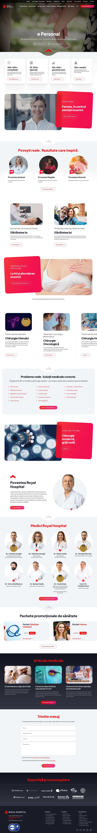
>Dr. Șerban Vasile (37, 577)
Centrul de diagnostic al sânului (20, 283)
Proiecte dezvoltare (84, 825)
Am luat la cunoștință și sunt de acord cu (39, 760)
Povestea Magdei (48, 170)
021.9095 (11, 819)
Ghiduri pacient (66, 817)
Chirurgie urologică (50, 820)
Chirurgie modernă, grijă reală (74, 440)
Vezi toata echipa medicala (48, 598)
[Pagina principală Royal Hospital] (8, 6)
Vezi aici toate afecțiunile (47, 407)
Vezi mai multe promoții (48, 646)
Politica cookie (50, 760)
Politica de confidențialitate (41, 757)
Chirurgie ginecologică (51, 814)
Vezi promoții (56, 79)
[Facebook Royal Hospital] (77, 830)
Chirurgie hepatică (50, 822)
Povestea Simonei (78, 170)
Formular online (40, 44)
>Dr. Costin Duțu (60, 577)
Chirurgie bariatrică (50, 818)
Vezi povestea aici (16, 507)
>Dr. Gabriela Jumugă (37, 544)
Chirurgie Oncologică (53, 334)
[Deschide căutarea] (77, 6)
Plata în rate (82, 817)
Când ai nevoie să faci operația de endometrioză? (79, 681)
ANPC (80, 814)
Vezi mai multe (7, 355)
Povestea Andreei (18, 170)
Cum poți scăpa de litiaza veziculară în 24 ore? (48, 681)
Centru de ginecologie (69, 116)
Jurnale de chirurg (67, 822)
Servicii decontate (83, 818)
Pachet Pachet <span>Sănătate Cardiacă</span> (23, 631)
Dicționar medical (67, 815)
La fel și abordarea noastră (23, 275)
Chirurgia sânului (49, 815)
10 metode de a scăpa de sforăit (18, 681)
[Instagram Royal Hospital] (84, 830)
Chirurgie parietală (50, 823)
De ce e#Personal (13, 79)
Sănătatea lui (70, 225)
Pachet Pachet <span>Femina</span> (72, 631)
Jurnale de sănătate (67, 823)
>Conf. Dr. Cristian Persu (83, 577)
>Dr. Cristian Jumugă (14, 544)
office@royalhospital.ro (15, 817)
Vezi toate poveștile (47, 189)
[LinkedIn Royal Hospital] (87, 830)
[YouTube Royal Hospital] (80, 830)
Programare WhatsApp (57, 44)
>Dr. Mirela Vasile (60, 544)
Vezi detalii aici (15, 244)
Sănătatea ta (26, 225)
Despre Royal (66, 814)
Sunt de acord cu (36, 757)
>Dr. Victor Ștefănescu (14, 577)
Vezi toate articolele (47, 702)
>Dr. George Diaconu (83, 544)
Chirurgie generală (50, 817)
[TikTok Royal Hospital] (90, 830)
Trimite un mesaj (47, 765)
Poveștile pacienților (67, 820)
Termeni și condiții (83, 823)
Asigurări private (83, 815)
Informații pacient (67, 818)
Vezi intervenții (35, 79)
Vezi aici (81, 355)
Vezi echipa (79, 79)
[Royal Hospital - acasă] (20, 812)
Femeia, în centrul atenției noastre (74, 110)
